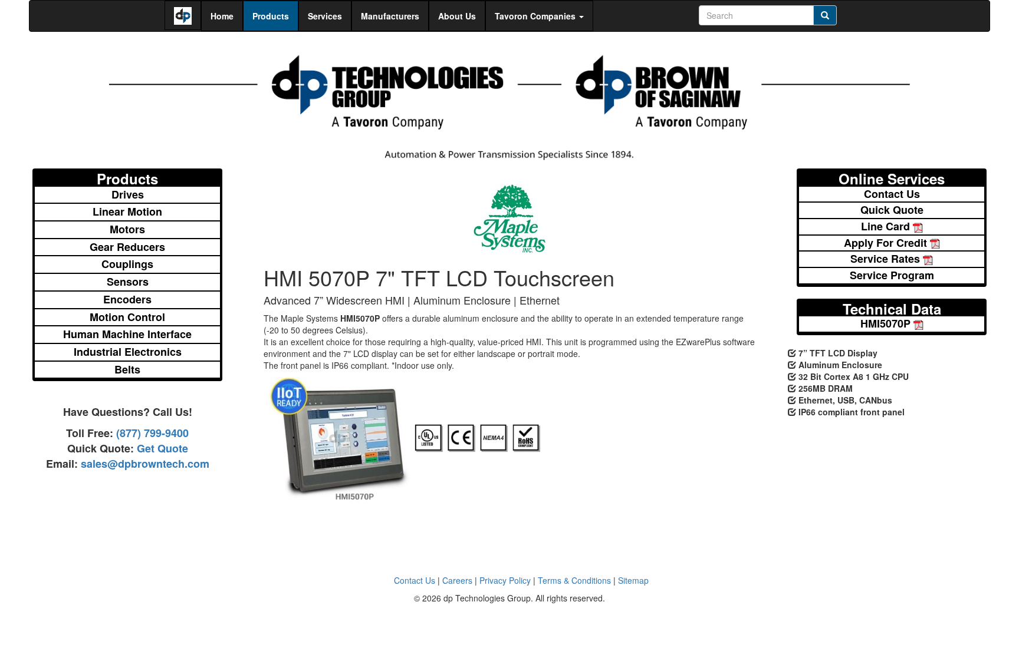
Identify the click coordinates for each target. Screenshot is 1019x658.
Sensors (128, 281)
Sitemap (633, 580)
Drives (127, 194)
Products (270, 16)
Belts (127, 369)
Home (222, 16)
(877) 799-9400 (151, 433)
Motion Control (127, 317)
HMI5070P (886, 323)
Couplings (127, 264)
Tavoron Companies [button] (536, 16)
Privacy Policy (505, 580)
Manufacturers (390, 16)
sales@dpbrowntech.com (143, 463)
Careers (457, 580)
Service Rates (886, 259)
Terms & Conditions (574, 580)
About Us (457, 16)
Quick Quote (891, 210)
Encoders (127, 299)
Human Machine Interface (127, 334)
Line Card (887, 226)
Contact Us (892, 194)
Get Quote (161, 448)
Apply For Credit (887, 243)
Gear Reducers (127, 246)
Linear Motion (127, 211)
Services (325, 16)
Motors (127, 229)
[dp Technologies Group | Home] (509, 104)
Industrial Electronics (128, 351)
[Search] (825, 15)
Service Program (892, 275)
